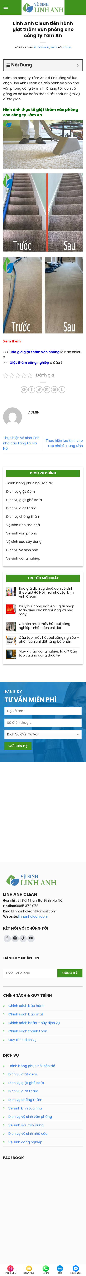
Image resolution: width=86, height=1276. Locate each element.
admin (67, 47)
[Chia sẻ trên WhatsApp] (24, 389)
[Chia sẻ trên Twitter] (39, 389)
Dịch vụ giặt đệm (22, 1074)
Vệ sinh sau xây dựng (26, 1125)
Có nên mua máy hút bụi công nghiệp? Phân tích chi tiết (44, 626)
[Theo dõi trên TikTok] (23, 938)
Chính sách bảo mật (25, 1014)
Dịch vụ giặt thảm (23, 1091)
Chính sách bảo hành (26, 1006)
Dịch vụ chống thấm (25, 1100)
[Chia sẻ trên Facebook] (31, 389)
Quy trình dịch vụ (22, 1040)
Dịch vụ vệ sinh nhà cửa (28, 1134)
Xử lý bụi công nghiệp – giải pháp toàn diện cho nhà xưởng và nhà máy (47, 610)
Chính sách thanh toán (27, 1031)
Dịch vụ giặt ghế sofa (26, 1083)
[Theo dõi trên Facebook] (7, 938)
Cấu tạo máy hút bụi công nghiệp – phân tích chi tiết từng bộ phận (49, 640)
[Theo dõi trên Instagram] (15, 938)
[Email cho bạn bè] (46, 389)
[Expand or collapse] (77, 65)
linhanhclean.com (33, 917)
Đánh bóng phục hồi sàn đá (31, 1066)
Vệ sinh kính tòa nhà (25, 1108)
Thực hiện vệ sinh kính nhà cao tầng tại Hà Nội (21, 443)
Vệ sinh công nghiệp (25, 1142)
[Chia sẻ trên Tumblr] (61, 389)
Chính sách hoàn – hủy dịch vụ (34, 1023)
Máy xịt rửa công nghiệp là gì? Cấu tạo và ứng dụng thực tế (48, 653)
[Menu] (5, 7)
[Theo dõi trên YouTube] (31, 938)
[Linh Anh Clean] (43, 7)
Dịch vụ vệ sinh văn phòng (30, 1117)
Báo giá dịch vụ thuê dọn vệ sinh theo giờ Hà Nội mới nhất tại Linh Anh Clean (46, 592)
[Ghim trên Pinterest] (54, 389)
